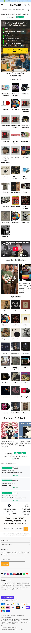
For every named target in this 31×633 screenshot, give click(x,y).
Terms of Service (10, 615)
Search (2, 615)
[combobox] (13, 10)
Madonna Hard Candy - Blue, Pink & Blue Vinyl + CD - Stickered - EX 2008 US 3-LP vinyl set (9, 444)
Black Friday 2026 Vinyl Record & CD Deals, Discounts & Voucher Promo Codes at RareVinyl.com (14, 619)
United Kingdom (8, 600)
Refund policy (20, 615)
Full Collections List (6, 617)
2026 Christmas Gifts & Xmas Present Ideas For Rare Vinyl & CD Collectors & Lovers (14, 623)
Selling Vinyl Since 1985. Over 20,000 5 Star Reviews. (15, 14)
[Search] (28, 10)
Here (18, 79)
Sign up (5, 564)
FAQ (2, 625)
